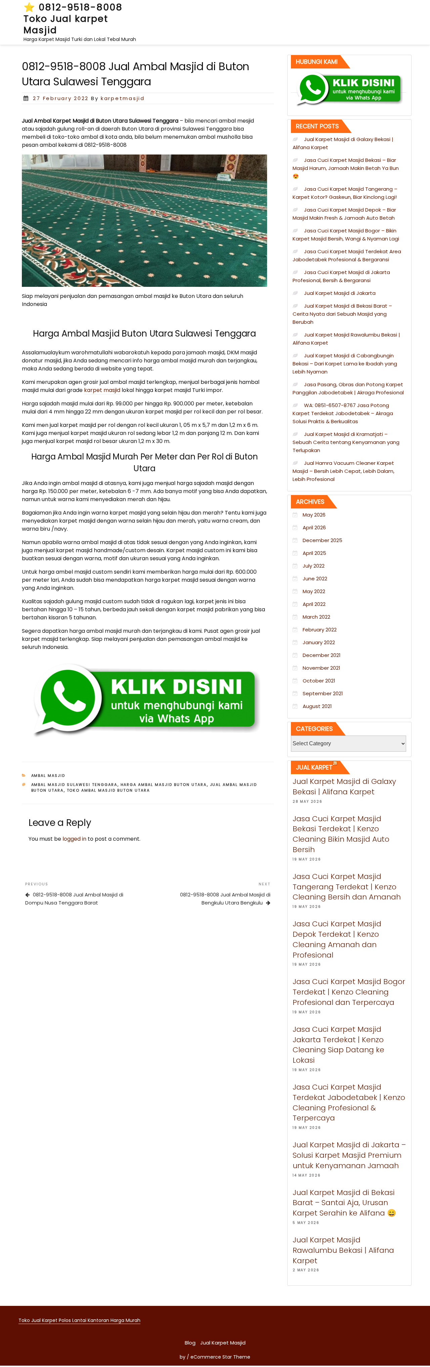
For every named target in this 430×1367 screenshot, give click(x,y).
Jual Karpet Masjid (223, 1342)
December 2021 (322, 655)
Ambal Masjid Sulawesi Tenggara (74, 784)
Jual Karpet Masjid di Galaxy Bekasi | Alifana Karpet (344, 786)
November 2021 (321, 667)
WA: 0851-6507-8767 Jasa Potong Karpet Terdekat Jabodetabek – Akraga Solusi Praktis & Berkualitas (343, 413)
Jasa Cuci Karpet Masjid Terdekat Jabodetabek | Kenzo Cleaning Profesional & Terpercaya (349, 1102)
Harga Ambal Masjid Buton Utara (164, 784)
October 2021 (319, 680)
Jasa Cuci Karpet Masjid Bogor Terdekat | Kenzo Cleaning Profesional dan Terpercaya (349, 992)
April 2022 (314, 604)
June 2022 (315, 578)
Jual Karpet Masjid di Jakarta (340, 293)
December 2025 (322, 540)
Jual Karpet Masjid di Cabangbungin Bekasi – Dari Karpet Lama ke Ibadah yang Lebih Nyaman (345, 363)
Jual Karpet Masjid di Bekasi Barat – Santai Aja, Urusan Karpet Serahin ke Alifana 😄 (344, 1203)
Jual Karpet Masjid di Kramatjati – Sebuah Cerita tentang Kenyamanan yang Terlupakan (346, 442)
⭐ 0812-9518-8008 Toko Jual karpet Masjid (73, 19)
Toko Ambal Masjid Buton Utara (108, 790)
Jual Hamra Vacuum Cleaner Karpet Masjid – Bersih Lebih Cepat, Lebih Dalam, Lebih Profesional (343, 471)
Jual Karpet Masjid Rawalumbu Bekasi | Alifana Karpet (343, 1250)
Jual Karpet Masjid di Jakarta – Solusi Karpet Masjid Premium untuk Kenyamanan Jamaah (349, 1155)
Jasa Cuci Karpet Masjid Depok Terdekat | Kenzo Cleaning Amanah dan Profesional (337, 939)
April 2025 (314, 553)
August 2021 (317, 706)
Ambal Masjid (48, 775)
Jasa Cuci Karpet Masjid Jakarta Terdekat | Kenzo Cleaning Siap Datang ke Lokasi (338, 1044)
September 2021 (323, 693)
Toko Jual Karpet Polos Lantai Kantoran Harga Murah (79, 1320)
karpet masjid (102, 390)
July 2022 (314, 565)
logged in (74, 839)
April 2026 (314, 527)
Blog (190, 1342)
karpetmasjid (123, 98)
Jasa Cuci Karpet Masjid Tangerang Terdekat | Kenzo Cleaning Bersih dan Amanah (347, 886)
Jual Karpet (314, 767)
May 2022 (314, 591)
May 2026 (314, 514)
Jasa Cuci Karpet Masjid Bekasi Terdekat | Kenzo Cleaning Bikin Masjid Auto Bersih (341, 834)
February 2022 (320, 629)
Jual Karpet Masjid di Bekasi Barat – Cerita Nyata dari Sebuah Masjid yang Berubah (342, 313)
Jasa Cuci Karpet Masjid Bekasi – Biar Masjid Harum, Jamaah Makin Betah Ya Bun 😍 (346, 168)
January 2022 (319, 642)
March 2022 (316, 616)
